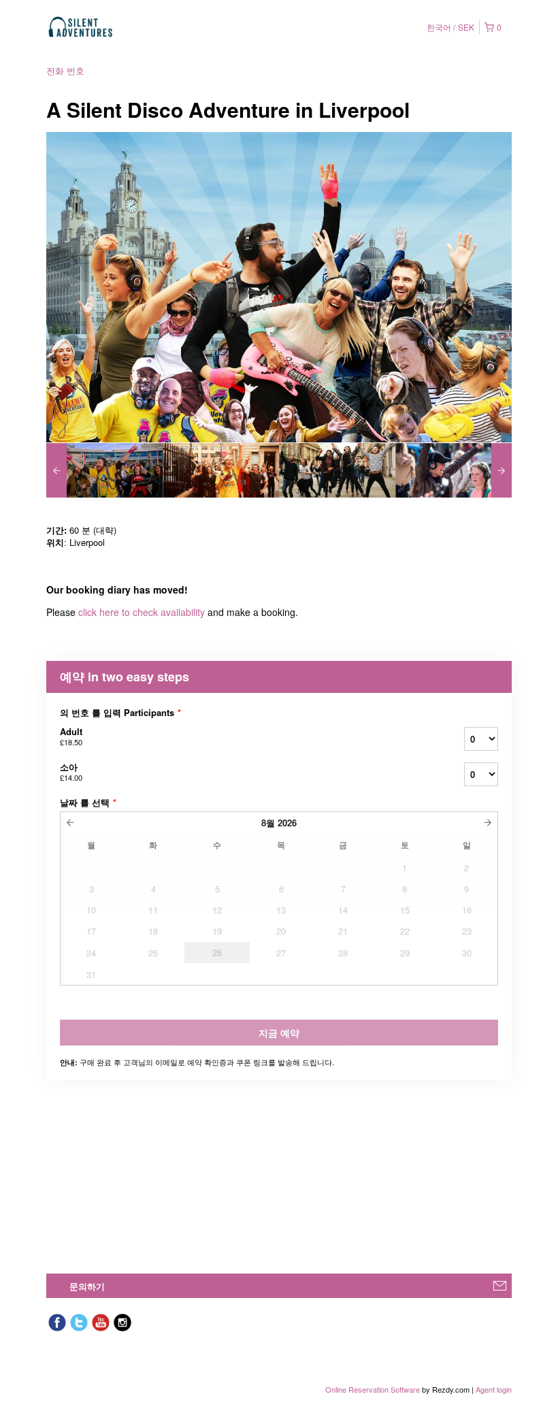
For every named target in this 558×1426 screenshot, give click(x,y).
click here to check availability (141, 612)
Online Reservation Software (372, 1389)
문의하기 (87, 1286)
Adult (71, 736)
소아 (71, 771)
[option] (104, 470)
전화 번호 (65, 70)
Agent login (494, 1389)
